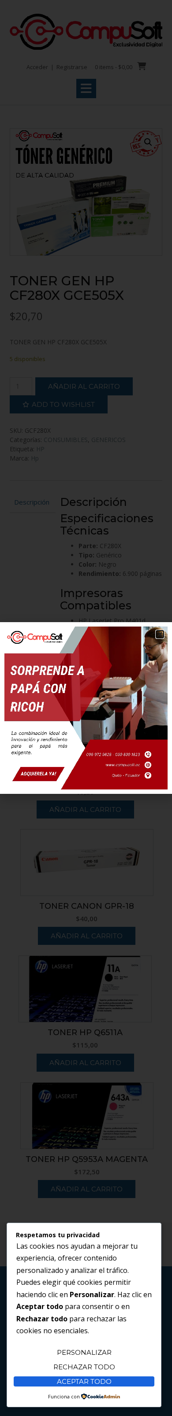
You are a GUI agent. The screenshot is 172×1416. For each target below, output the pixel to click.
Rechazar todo (84, 1367)
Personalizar (84, 1352)
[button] (160, 634)
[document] (86, 708)
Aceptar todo (84, 1381)
